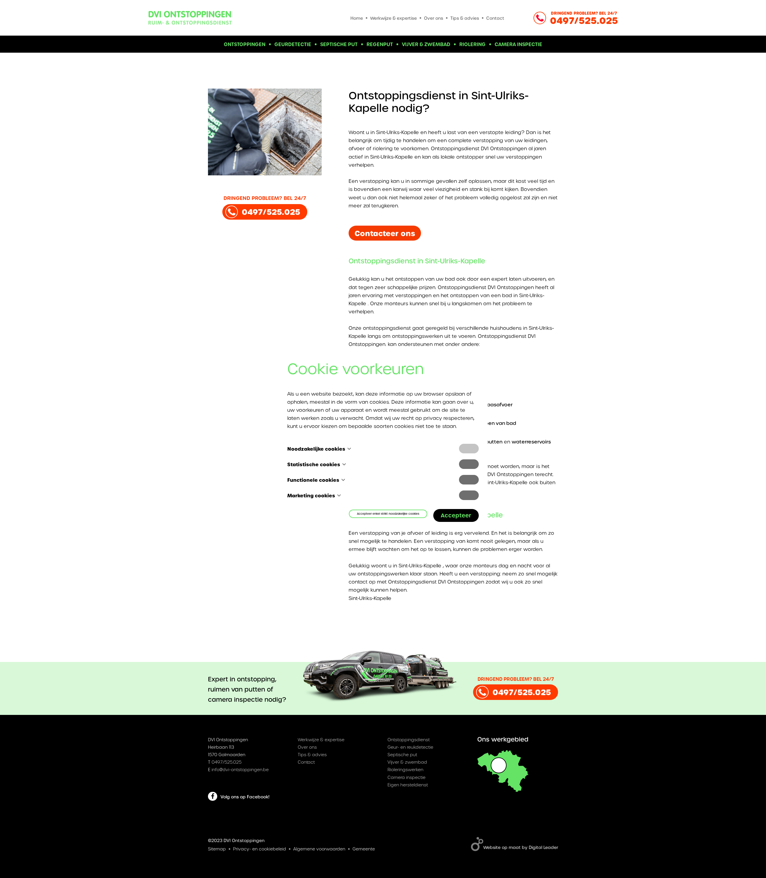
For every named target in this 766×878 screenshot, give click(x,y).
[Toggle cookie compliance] (469, 464)
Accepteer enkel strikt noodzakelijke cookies (388, 513)
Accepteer (456, 515)
